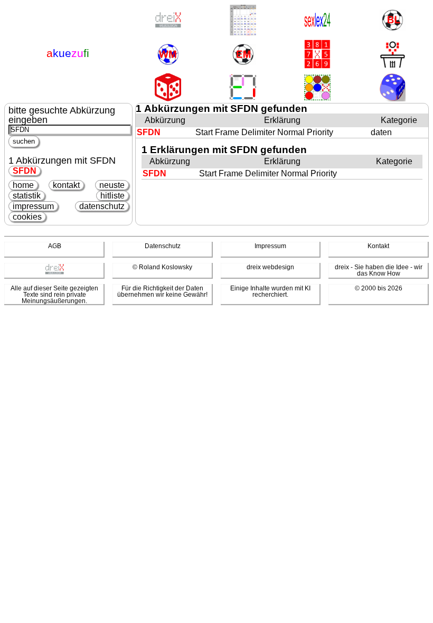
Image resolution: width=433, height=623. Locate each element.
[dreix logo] (54, 272)
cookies (27, 216)
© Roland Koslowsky (162, 267)
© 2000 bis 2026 (378, 288)
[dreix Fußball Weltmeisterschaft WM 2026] (168, 55)
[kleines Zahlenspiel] (317, 55)
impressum (33, 206)
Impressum (270, 246)
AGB (54, 246)
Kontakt (378, 246)
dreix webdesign (270, 267)
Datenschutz (163, 246)
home (23, 185)
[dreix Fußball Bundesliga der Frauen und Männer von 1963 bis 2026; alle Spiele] (392, 21)
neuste (112, 185)
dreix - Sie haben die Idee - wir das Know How (378, 270)
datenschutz (102, 206)
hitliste (112, 195)
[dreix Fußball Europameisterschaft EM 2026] (243, 55)
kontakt (66, 185)
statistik (27, 195)
